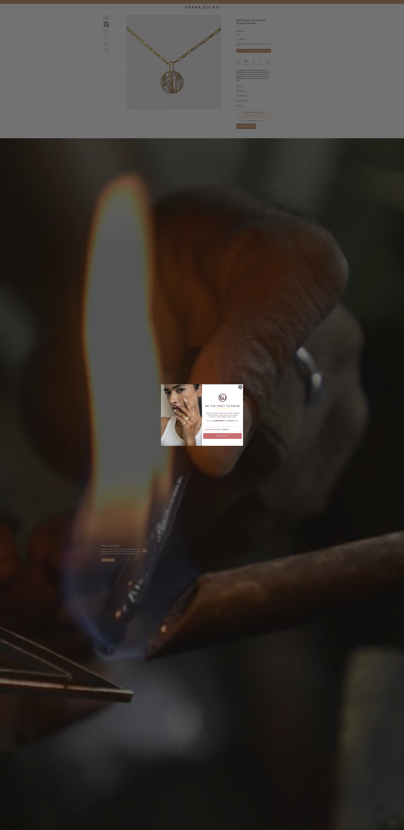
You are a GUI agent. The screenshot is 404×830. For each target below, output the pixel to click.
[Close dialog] (240, 387)
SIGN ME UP (222, 436)
